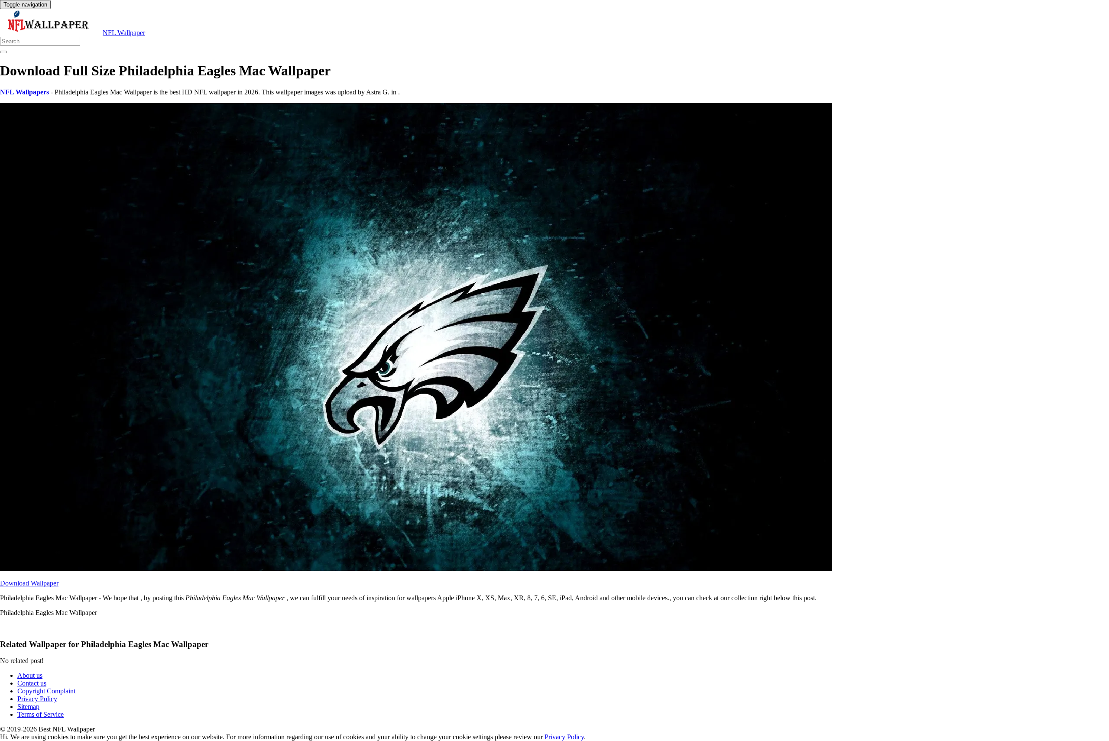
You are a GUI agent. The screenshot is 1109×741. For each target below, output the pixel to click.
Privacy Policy (37, 698)
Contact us (31, 683)
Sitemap (28, 706)
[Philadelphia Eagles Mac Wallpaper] (416, 568)
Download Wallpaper (29, 583)
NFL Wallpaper (124, 32)
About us (29, 675)
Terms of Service (40, 714)
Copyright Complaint (46, 691)
